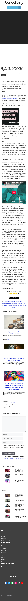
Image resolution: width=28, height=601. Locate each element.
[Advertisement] (14, 25)
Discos (3, 545)
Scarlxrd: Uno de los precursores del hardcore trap (19, 505)
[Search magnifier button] (19, 7)
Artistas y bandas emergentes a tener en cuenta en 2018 (20, 476)
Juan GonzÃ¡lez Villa (5, 73)
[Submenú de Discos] (5, 545)
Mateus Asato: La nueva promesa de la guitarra (19, 495)
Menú (2, 567)
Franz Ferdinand (14, 298)
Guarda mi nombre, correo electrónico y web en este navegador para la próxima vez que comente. (14, 447)
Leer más (9, 339)
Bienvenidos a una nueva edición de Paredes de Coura (19, 470)
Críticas (3, 75)
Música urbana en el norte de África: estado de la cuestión (20, 511)
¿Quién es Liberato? (19, 500)
